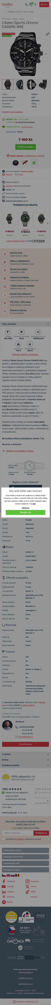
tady (34, 504)
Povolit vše (25, 512)
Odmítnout (25, 508)
